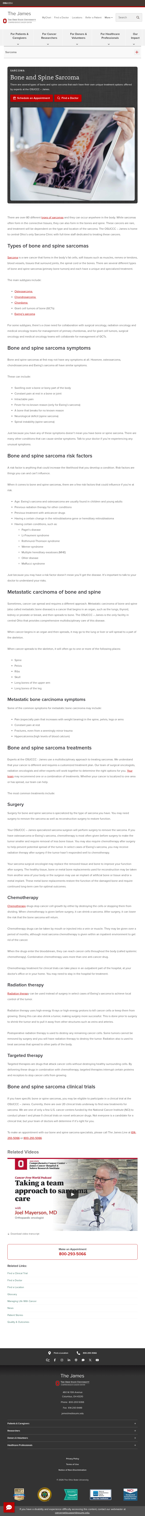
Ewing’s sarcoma (24, 314)
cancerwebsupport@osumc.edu (72, 1512)
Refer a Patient (93, 17)
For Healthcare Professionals (110, 36)
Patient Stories (15, 1315)
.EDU (8, 3)
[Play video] (72, 1194)
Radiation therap (17, 993)
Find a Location (15, 1287)
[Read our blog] (83, 1360)
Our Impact (135, 36)
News (10, 1308)
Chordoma (21, 303)
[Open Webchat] (9, 1507)
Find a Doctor (61, 17)
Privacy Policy (72, 1458)
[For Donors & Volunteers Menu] (77, 44)
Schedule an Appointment (33, 98)
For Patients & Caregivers (19, 36)
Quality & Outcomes (18, 1322)
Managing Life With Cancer (22, 1301)
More (108, 17)
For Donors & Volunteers (78, 36)
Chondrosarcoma (25, 297)
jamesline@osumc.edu (73, 1413)
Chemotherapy (16, 906)
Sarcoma (11, 52)
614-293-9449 (75, 1407)
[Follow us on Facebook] (55, 1360)
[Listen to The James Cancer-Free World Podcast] (76, 1360)
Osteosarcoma (23, 291)
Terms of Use (72, 1464)
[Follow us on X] (90, 1360)
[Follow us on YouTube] (97, 1360)
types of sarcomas (52, 217)
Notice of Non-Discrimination (72, 1470)
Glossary (12, 1294)
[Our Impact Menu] (134, 44)
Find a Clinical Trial (17, 1273)
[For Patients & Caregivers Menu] (18, 44)
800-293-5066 (33, 1138)
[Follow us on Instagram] (62, 1360)
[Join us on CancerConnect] (48, 1360)
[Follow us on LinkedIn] (69, 1360)
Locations (77, 17)
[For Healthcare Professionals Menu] (108, 44)
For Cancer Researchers (49, 36)
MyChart (46, 17)
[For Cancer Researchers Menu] (48, 44)
